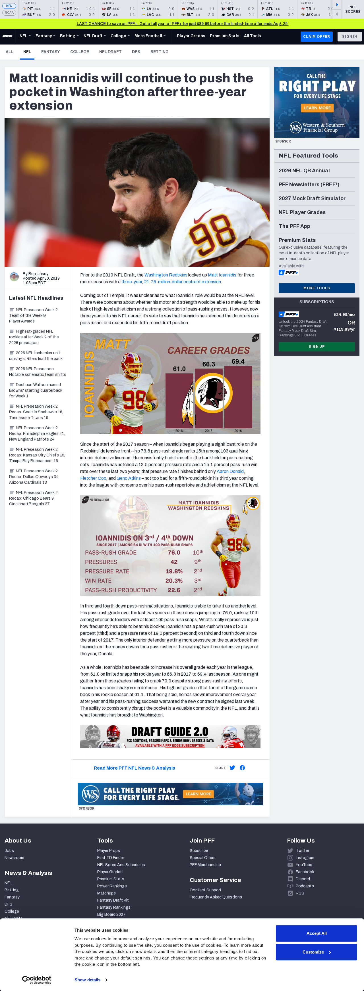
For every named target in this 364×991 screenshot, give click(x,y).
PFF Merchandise (205, 865)
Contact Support (206, 890)
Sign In (349, 37)
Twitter (302, 850)
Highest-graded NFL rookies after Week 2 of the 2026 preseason (34, 337)
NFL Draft (110, 52)
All (9, 52)
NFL (9, 5)
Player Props (108, 850)
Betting (159, 52)
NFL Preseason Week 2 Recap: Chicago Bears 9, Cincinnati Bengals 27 (33, 498)
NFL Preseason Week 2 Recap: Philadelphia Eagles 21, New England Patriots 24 (37, 433)
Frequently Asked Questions (216, 897)
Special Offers (203, 858)
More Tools (316, 288)
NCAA (9, 12)
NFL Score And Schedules (121, 865)
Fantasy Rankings (114, 907)
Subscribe (199, 850)
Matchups (106, 893)
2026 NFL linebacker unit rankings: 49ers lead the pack (36, 356)
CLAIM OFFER (316, 37)
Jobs (9, 850)
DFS (136, 52)
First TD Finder (110, 858)
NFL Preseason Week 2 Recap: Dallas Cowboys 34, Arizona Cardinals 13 (34, 477)
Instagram (305, 858)
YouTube (304, 865)
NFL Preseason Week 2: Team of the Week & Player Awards (34, 315)
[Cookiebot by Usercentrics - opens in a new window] (37, 980)
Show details (87, 979)
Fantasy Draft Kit (113, 900)
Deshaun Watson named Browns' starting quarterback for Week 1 (35, 390)
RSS (300, 893)
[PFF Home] (7, 36)
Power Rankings (112, 886)
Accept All (317, 933)
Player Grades (110, 872)
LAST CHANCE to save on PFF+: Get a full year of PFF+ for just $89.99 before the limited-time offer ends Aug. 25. (183, 24)
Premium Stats (110, 879)
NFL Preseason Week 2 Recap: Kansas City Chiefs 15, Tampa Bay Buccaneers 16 (37, 455)
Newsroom (14, 858)
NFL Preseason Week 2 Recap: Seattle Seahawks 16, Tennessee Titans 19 (36, 412)
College (79, 52)
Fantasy (50, 52)
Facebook (305, 872)
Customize (313, 952)
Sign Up (317, 347)
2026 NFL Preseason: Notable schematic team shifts (37, 372)
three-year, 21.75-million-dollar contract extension (171, 281)
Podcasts (305, 886)
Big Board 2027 (111, 914)
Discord (303, 879)
